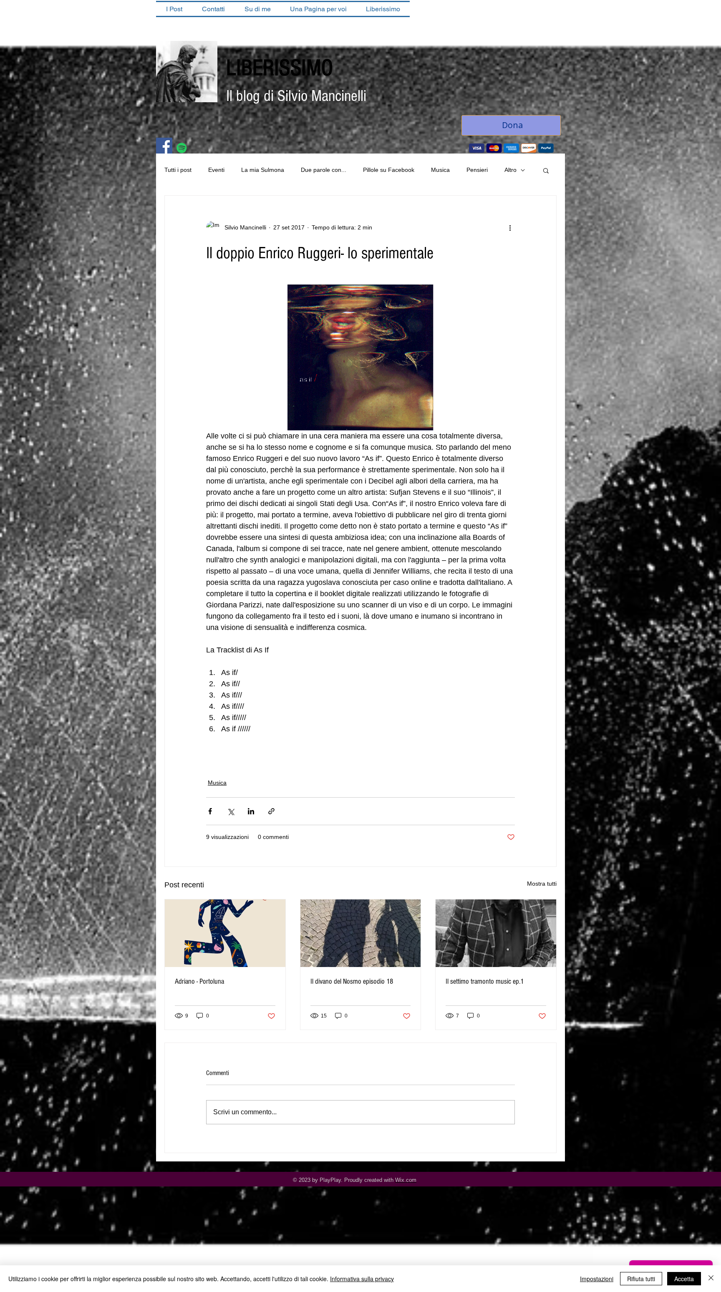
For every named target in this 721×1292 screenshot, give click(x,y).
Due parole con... (323, 169)
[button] (546, 170)
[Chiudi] (711, 1278)
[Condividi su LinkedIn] (251, 811)
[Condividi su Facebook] (210, 811)
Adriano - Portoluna (199, 981)
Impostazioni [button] (596, 1278)
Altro (510, 169)
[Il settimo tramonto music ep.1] (496, 933)
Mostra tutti (542, 883)
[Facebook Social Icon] (164, 146)
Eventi (216, 169)
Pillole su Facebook (388, 169)
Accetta (684, 1278)
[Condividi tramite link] (271, 811)
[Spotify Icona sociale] (181, 148)
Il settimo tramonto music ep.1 (485, 981)
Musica (440, 169)
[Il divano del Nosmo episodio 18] (360, 933)
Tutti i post (178, 169)
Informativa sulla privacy (362, 1278)
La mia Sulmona (262, 169)
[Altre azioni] (510, 227)
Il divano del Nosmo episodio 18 (351, 981)
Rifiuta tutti (641, 1278)
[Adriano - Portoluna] (225, 933)
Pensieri (477, 169)
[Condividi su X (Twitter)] (230, 811)
